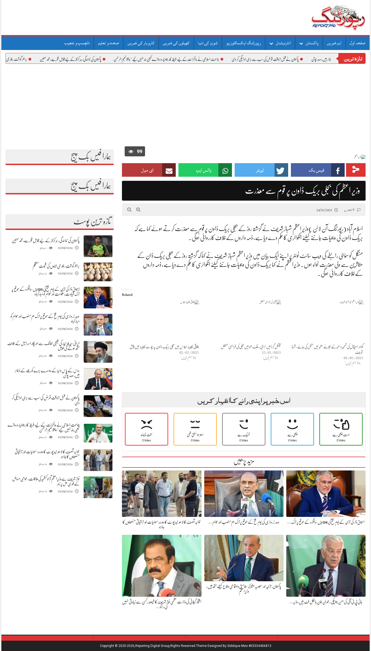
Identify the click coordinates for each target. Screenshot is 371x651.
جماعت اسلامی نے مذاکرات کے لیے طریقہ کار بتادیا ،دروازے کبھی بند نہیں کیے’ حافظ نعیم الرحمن (182, 59)
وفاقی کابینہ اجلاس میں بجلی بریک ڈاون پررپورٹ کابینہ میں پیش (164, 346)
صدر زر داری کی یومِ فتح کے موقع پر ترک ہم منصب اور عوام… (243, 522)
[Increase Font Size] (138, 209)
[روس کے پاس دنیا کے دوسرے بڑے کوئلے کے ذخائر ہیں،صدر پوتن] (98, 379)
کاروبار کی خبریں (141, 43)
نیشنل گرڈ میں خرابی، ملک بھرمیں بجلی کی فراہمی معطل (251, 346)
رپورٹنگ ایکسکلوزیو (243, 43)
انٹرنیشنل (283, 43)
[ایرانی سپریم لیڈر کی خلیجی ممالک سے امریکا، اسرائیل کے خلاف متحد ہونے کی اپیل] (98, 352)
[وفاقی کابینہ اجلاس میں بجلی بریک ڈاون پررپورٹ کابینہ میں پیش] (160, 322)
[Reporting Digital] (325, 17)
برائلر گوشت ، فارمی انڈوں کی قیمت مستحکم (56, 266)
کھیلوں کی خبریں (176, 43)
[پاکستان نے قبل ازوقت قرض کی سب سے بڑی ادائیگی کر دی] (98, 406)
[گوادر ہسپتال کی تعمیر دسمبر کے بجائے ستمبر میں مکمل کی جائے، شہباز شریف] (324, 322)
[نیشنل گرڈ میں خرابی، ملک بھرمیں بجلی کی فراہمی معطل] (242, 322)
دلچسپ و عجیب (77, 43)
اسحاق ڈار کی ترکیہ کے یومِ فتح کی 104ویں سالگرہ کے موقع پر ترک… (325, 522)
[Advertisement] (185, 105)
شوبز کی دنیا (208, 43)
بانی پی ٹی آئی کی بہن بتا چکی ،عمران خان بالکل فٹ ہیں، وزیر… (325, 601)
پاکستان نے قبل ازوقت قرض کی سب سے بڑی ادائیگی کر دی (280, 59)
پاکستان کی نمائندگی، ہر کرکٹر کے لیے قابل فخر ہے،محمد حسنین (86, 59)
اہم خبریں (334, 43)
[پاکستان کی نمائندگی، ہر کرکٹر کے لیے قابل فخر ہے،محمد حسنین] (98, 246)
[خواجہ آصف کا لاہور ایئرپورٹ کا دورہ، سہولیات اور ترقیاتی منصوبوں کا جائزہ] (98, 460)
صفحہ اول (358, 43)
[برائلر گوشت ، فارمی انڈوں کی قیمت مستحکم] (98, 272)
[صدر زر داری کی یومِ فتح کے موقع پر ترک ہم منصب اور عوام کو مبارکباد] (98, 325)
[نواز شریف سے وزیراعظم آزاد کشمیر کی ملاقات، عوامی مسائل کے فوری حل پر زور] (98, 487)
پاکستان (312, 43)
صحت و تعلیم (108, 43)
